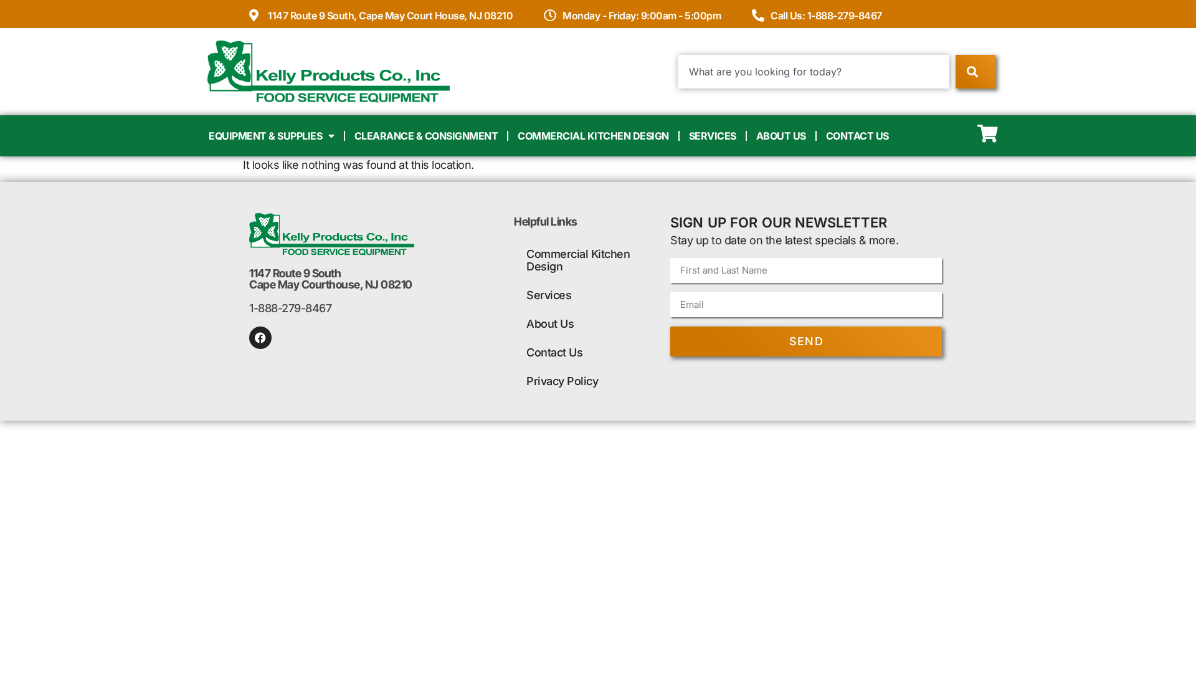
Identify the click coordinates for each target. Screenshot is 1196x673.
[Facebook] (260, 338)
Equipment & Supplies (265, 136)
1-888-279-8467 (290, 308)
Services (712, 136)
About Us (781, 136)
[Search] (975, 71)
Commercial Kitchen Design (593, 136)
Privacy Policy (562, 381)
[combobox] (814, 71)
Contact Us (857, 136)
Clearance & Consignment (426, 136)
